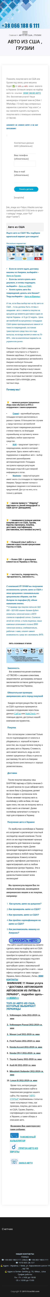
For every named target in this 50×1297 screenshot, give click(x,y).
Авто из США (25, 286)
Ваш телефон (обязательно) (21, 157)
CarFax (17, 714)
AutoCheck (30, 714)
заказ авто (25, 1163)
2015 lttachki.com (30, 1291)
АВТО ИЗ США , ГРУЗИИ (30, 35)
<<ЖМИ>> (12, 997)
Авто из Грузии (13, 276)
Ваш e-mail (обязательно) (21, 173)
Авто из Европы (32, 296)
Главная (12, 35)
